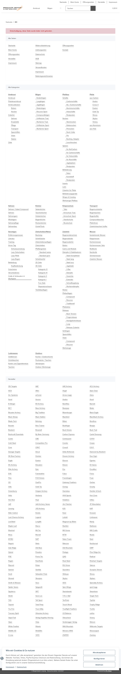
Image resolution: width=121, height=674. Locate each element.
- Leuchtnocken (71, 142)
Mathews (93, 526)
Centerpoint (67, 439)
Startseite (63, 2)
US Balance (67, 613)
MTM (64, 535)
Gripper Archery (41, 491)
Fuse (91, 478)
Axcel (92, 399)
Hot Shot (11, 500)
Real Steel (66, 561)
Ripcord (11, 565)
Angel (65, 391)
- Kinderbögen (40, 98)
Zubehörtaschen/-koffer (98, 226)
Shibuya (66, 574)
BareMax (66, 404)
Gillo (10, 487)
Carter (10, 439)
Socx (37, 583)
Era (64, 469)
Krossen (93, 513)
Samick (11, 570)
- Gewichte (69, 276)
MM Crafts (93, 530)
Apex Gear (94, 391)
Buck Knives (67, 430)
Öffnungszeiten (88, 2)
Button (65, 245)
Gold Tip (96, 112)
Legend (38, 517)
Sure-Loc (38, 596)
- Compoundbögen (42, 115)
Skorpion (38, 578)
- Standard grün (44, 256)
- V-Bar (68, 269)
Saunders (66, 570)
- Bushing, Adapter (72, 139)
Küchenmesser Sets (97, 245)
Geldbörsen (12, 357)
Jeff (9, 504)
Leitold (65, 517)
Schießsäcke (40, 238)
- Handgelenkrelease (73, 321)
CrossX (65, 447)
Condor (65, 443)
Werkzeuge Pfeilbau (70, 200)
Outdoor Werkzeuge (43, 367)
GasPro (38, 482)
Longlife (38, 522)
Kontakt (65, 50)
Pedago (65, 552)
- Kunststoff (69, 177)
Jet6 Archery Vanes (42, 504)
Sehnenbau (12, 226)
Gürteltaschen (13, 360)
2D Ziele (38, 262)
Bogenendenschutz (70, 235)
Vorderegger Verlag (70, 622)
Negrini (11, 543)
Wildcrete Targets (96, 626)
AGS (10, 391)
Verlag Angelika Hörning (44, 618)
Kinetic (37, 513)
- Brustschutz (67, 223)
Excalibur (93, 469)
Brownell (38, 430)
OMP (91, 548)
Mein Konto (74, 2)
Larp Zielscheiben (17, 252)
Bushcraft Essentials (15, 434)
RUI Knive (66, 565)
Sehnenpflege (13, 223)
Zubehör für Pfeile (69, 190)
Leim (64, 187)
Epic (37, 469)
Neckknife (93, 252)
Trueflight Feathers (70, 609)
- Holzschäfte (70, 112)
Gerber (92, 482)
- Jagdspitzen (70, 163)
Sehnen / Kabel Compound (18, 209)
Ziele (10, 142)
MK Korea (66, 530)
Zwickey (93, 635)
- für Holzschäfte (71, 156)
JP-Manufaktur (95, 504)
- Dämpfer (69, 273)
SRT (37, 591)
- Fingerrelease (71, 317)
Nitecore (66, 543)
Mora (10, 535)
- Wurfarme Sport (41, 129)
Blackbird (66, 417)
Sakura (92, 565)
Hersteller (101, 2)
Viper (10, 622)
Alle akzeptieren (99, 652)
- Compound (70, 297)
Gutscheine (12, 269)
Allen (37, 391)
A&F (37, 386)
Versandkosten (41, 67)
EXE (9, 474)
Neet (91, 539)
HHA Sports (67, 495)
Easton (95, 108)
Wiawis (38, 626)
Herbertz (38, 495)
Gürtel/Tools (39, 226)
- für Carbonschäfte (72, 153)
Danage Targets (14, 452)
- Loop (67, 324)
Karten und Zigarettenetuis (18, 363)
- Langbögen (40, 101)
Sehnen (14, 118)
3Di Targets (12, 386)
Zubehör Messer (96, 259)
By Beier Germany (42, 434)
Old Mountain (68, 548)
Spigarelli (38, 587)
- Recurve (69, 300)
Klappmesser (94, 238)
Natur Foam (67, 539)
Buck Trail (93, 430)
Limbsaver (93, 517)
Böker (65, 421)
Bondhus (93, 421)
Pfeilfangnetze (40, 249)
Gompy (65, 487)
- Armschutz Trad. (69, 213)
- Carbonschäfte (71, 101)
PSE (9, 556)
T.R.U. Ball (66, 596)
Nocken (14, 112)
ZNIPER (66, 635)
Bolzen (13, 108)
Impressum (10, 667)
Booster (11, 426)
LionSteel (11, 522)
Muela (92, 535)
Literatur (11, 238)
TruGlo (92, 609)
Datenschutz (22, 667)
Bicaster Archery (14, 412)
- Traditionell (70, 303)
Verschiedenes (13, 273)
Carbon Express (69, 434)
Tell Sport (38, 600)
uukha (92, 613)
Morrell (38, 535)
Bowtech (11, 430)
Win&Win (38, 631)
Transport (14, 129)
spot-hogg (93, 587)
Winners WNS (68, 631)
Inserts (65, 183)
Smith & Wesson (14, 583)
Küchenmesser (95, 242)
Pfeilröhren (94, 223)
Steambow (94, 591)
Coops (92, 443)
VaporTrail (12, 618)
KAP (91, 508)
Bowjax (92, 426)
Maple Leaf (12, 526)
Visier (13, 135)
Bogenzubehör (68, 242)
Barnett (92, 404)
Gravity (92, 487)
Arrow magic (67, 395)
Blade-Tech (12, 421)
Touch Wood (67, 604)
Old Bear (38, 548)
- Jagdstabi (69, 266)
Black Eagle (94, 412)
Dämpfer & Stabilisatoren (72, 252)
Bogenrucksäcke (96, 209)
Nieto (37, 543)
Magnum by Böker (69, 522)
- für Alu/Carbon (71, 149)
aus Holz (93, 129)
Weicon (92, 622)
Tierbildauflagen (41, 290)
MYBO (10, 539)
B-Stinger (11, 404)
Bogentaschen (95, 213)
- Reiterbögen (40, 108)
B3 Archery (39, 404)
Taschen (11, 367)
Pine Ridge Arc (95, 552)
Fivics (92, 474)
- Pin (67, 135)
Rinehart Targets (96, 561)
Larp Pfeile (15, 256)
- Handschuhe (68, 219)
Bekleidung (12, 262)
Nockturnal (94, 543)
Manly (92, 522)
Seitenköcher (40, 209)
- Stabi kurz (69, 262)
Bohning (38, 421)
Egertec (92, 460)
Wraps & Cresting (69, 197)
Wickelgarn (12, 219)
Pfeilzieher (66, 307)
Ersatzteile (15, 122)
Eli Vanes (93, 465)
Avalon (95, 101)
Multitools (93, 249)
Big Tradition (40, 412)
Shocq (95, 115)
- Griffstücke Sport (42, 125)
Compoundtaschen (97, 219)
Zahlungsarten (40, 50)
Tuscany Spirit (13, 613)
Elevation (38, 465)
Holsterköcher (40, 216)
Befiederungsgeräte (70, 194)
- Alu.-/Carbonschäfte (73, 105)
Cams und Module (69, 249)
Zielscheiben (40, 245)
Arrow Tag (12, 245)
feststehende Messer (97, 235)
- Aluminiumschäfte (72, 108)
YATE (37, 635)
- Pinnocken (69, 129)
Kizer (64, 513)
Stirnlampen (39, 363)
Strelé (10, 596)
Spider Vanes (13, 587)
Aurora (38, 399)
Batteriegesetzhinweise (44, 76)
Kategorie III (42, 273)
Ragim (10, 561)
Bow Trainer (39, 426)
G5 (9, 482)
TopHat (92, 600)
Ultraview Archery (41, 613)
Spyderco (11, 591)
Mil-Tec (38, 530)
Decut (37, 452)
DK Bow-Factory (14, 456)
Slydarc (92, 578)
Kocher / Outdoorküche (44, 357)
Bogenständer (68, 238)
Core (10, 447)
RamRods (39, 561)
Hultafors (66, 500)
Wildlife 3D (12, 631)
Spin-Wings (67, 587)
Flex (9, 478)
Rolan (37, 565)
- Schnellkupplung (72, 283)
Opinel (10, 552)
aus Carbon (94, 98)
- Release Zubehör (72, 327)
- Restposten (70, 115)
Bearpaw (66, 408)
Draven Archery (68, 456)
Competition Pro (41, 443)
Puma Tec (39, 556)
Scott (10, 574)
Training (11, 242)
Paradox (38, 552)
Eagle (10, 460)
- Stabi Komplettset (72, 256)
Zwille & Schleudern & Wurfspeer (16, 277)
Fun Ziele (41, 283)
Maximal (11, 530)
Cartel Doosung (95, 434)
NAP (37, 539)
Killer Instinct (13, 513)
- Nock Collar (70, 132)
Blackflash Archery (96, 417)
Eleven (65, 465)
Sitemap (38, 63)
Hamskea (66, 491)
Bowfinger (66, 426)
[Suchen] (93, 8)
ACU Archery (94, 386)
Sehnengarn (12, 216)
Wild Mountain (68, 626)
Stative (13, 139)
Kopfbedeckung (17, 266)
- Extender (69, 279)
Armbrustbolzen (14, 105)
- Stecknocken (70, 122)
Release (66, 310)
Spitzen (65, 146)
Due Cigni (93, 456)
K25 (64, 508)
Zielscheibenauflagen (43, 242)
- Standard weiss (44, 252)
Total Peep (39, 604)
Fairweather (39, 474)
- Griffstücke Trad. (42, 118)
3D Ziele (38, 266)
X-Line (10, 635)
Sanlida (38, 570)
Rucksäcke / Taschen (43, 360)
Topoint (11, 604)
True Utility (39, 609)
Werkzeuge (67, 348)
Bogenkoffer (94, 216)
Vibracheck (67, 618)
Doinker (38, 456)
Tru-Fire (11, 609)
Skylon (95, 118)
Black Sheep (13, 417)
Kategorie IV (43, 269)
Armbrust (11, 98)
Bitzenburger (67, 412)
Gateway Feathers (69, 482)
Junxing (11, 508)
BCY (10, 408)
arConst (38, 395)
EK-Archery (12, 465)
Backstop (38, 235)
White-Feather (13, 626)
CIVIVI (92, 439)
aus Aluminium (95, 125)
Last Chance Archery (16, 517)
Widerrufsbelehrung (42, 45)
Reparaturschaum (45, 286)
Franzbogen (67, 478)
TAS (9, 600)
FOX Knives (39, 478)
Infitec (92, 500)
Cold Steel (12, 443)
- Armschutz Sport (69, 216)
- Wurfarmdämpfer (72, 286)
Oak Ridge (12, 548)
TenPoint (66, 600)
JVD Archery (40, 508)
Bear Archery (40, 408)
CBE (37, 439)
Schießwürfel (40, 259)
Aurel (10, 399)
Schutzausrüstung (18, 249)
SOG (64, 583)
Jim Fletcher (67, 504)
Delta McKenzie (68, 452)
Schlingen (66, 331)
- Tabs (65, 209)
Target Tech (94, 596)
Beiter (92, 408)
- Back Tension (70, 314)
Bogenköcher (40, 219)
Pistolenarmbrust (14, 101)
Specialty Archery (96, 583)
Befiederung (67, 170)
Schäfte (65, 98)
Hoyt (37, 500)
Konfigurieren (99, 659)
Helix (10, 495)
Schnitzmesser (95, 256)
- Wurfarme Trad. (41, 122)
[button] (100, 8)
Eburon (65, 460)
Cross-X (96, 105)
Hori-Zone (93, 495)
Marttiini (65, 526)
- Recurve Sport (41, 112)
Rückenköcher (40, 223)
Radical (92, 556)
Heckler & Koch (95, 491)
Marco (37, 526)
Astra (92, 395)
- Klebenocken (70, 125)
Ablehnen (99, 665)
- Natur (68, 173)
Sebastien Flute (41, 574)
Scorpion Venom (96, 570)
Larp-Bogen (15, 259)
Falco (65, 474)
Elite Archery (13, 469)
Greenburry (12, 491)
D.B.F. (92, 447)
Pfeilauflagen (67, 293)
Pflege (13, 125)
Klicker (65, 290)
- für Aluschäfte (71, 159)
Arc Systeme (13, 395)
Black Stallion (40, 417)
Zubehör (11, 115)
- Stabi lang (69, 259)
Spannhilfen (15, 132)
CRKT (37, 447)
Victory (95, 122)
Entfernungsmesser (15, 235)
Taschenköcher (41, 213)
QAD (64, 556)
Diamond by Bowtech (98, 452)
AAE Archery (67, 386)
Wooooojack (94, 631)
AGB (37, 59)
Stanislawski (67, 591)
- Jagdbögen (40, 105)
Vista (37, 622)
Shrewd (11, 578)
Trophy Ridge (95, 604)
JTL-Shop (108, 671)
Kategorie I (42, 279)
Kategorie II (42, 276)
